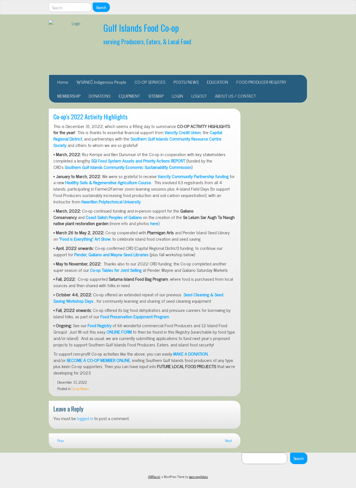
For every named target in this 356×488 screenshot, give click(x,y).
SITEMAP (156, 95)
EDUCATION (217, 81)
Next (229, 440)
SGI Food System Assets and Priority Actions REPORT (138, 160)
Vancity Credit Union (183, 132)
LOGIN (177, 95)
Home (62, 81)
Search (299, 458)
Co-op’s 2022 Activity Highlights (90, 116)
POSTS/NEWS (186, 81)
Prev (60, 440)
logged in (85, 418)
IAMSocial (154, 476)
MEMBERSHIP (68, 95)
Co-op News (80, 388)
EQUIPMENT (129, 95)
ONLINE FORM (119, 331)
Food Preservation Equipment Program (134, 316)
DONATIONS (99, 95)
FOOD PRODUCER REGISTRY (261, 81)
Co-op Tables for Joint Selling (116, 269)
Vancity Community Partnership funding (193, 176)
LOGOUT (199, 95)
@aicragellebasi (198, 476)
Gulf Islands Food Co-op (141, 27)
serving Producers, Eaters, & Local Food (147, 41)
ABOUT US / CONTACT (235, 95)
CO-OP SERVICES (150, 81)
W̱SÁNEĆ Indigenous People (101, 81)
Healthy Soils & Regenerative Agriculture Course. (108, 182)
